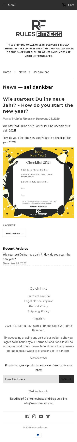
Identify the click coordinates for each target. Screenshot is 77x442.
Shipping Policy (38, 311)
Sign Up (66, 379)
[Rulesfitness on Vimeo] (48, 417)
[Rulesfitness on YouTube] (41, 417)
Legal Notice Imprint (38, 301)
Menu (12, 5)
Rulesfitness (40, 427)
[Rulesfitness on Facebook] (27, 417)
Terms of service (38, 296)
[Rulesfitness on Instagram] (34, 417)
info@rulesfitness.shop (39, 403)
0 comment (9, 224)
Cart (70, 5)
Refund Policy (38, 306)
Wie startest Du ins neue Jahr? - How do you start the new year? (38, 105)
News (22, 71)
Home (7, 71)
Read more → (14, 233)
